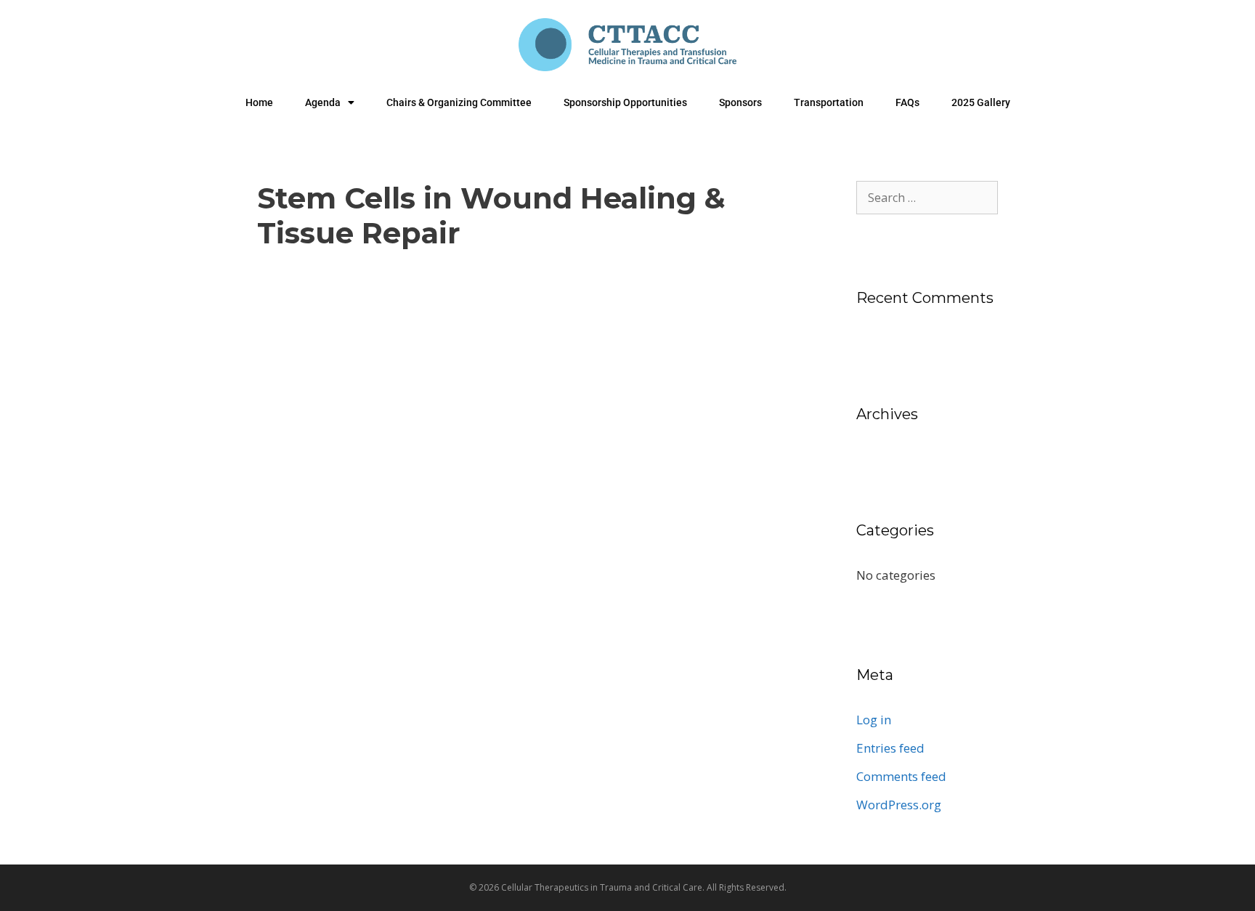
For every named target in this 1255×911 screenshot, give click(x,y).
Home (259, 102)
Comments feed (901, 776)
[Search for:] (927, 197)
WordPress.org (898, 804)
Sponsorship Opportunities (625, 102)
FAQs (907, 102)
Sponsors (740, 102)
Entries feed (890, 748)
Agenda (323, 102)
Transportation (829, 102)
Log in (873, 719)
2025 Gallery (980, 102)
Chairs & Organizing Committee (459, 102)
